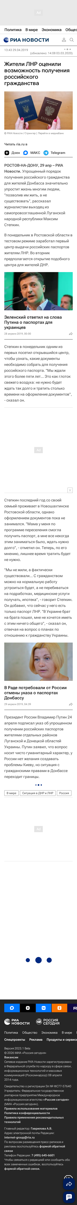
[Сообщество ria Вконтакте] (43, 1008)
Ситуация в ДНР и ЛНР (37, 793)
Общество (29, 1033)
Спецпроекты (14, 1040)
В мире (11, 793)
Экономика (49, 1033)
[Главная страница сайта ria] (25, 40)
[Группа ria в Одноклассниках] (59, 1008)
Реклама (35, 1040)
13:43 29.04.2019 (16, 50)
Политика (11, 1033)
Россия (64, 793)
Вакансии (11, 1057)
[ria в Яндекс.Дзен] (28, 1008)
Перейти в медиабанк (51, 133)
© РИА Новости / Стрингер (20, 133)
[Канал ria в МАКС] (12, 1008)
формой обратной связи (21, 1168)
